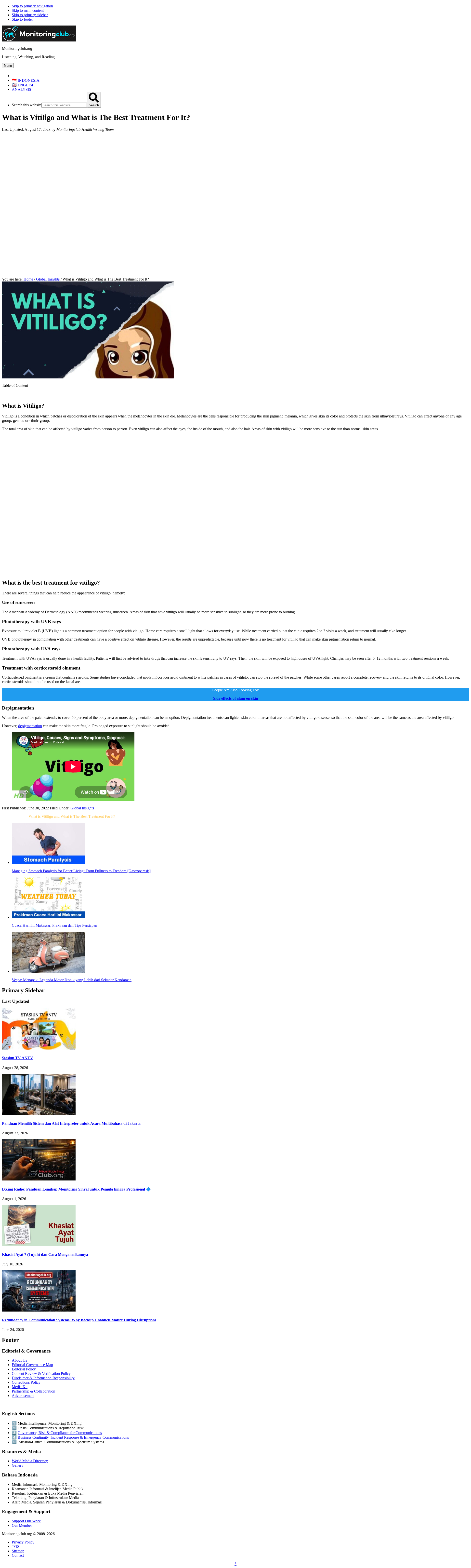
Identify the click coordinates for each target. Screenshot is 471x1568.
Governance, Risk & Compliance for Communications (60, 1433)
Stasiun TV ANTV (17, 1058)
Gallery (17, 1465)
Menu (8, 65)
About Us (19, 1360)
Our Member (22, 1525)
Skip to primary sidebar (30, 15)
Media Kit (19, 1387)
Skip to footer (22, 19)
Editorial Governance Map (32, 1365)
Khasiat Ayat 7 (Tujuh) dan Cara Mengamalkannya (45, 1254)
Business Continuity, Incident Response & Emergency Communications (73, 1437)
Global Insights (82, 808)
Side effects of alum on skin (235, 698)
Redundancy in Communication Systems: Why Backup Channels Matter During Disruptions (79, 1320)
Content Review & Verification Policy (41, 1373)
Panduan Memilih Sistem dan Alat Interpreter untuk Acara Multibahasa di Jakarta (71, 1123)
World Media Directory (30, 1461)
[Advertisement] (235, 170)
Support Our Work (26, 1521)
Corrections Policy (26, 1382)
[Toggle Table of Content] (5, 395)
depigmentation (30, 726)
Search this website (26, 105)
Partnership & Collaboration (33, 1391)
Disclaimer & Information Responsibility (43, 1378)
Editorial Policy (24, 1369)
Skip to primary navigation (32, 6)
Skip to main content (28, 10)
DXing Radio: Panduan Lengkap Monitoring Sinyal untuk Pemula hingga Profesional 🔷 (76, 1189)
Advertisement (23, 1396)
